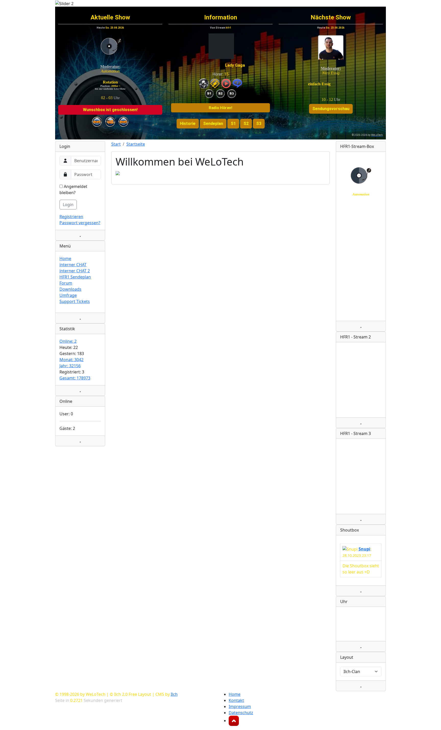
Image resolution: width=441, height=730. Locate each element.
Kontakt (236, 700)
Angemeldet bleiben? (73, 189)
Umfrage (68, 295)
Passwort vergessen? (79, 223)
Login (68, 204)
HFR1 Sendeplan (75, 277)
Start (116, 144)
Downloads (70, 289)
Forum (65, 283)
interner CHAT (73, 264)
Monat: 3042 (71, 359)
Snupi (364, 549)
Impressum (240, 706)
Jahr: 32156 (70, 366)
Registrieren (71, 216)
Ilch (174, 694)
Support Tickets (74, 301)
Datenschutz (241, 712)
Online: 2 (68, 341)
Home (65, 258)
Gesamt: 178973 (74, 378)
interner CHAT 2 (74, 271)
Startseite (135, 144)
